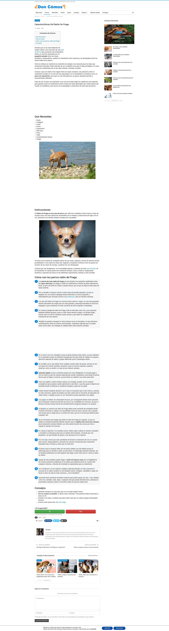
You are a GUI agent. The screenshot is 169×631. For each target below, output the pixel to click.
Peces (63, 12)
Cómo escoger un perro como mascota (86, 547)
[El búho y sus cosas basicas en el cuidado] (108, 64)
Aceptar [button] (107, 628)
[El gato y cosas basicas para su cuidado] (108, 72)
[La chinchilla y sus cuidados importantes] (108, 56)
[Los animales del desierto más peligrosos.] (108, 88)
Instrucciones (40, 39)
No (80, 511)
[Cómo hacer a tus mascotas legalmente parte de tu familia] (46, 566)
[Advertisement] (83, 43)
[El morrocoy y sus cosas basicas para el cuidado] (119, 34)
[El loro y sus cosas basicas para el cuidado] (108, 80)
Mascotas (39, 12)
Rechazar (119, 628)
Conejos (76, 12)
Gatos (69, 12)
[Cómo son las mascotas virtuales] (108, 95)
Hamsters (55, 12)
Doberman (71, 297)
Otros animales (62, 560)
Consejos (39, 43)
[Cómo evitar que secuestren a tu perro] (88, 566)
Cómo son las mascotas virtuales (122, 93)
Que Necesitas (40, 37)
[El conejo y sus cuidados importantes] (108, 49)
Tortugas (105, 12)
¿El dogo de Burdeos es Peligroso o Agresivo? (50, 547)
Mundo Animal (95, 12)
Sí (50, 511)
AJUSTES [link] (93, 629)
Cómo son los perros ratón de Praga (48, 41)
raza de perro (91, 268)
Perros (47, 12)
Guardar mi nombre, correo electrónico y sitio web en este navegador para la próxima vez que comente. (65, 617)
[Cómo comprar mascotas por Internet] (67, 566)
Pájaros (84, 12)
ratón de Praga (60, 502)
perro (40, 517)
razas (44, 517)
